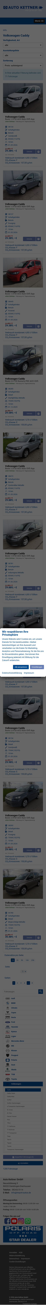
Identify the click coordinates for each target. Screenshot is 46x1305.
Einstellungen (37, 667)
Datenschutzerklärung (12, 673)
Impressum (29, 673)
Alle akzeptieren (21, 667)
